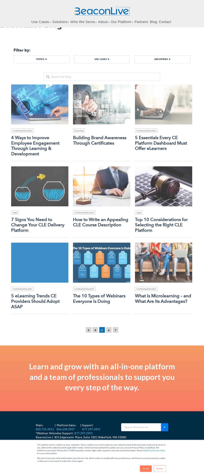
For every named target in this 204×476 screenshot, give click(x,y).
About (103, 22)
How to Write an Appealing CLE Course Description (100, 222)
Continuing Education (22, 130)
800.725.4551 (45, 429)
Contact (165, 22)
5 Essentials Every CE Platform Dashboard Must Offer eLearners (161, 143)
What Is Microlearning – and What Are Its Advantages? (163, 298)
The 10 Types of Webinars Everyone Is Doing (99, 298)
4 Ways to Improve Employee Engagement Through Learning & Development (35, 146)
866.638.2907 (66, 429)
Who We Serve (82, 22)
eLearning (78, 130)
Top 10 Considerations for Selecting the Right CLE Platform (161, 225)
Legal (15, 212)
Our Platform (121, 22)
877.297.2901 (91, 429)
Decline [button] (160, 468)
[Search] (164, 427)
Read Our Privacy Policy (154, 450)
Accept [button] (146, 468)
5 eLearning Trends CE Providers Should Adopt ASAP (35, 301)
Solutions (59, 22)
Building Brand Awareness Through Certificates (99, 140)
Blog (153, 22)
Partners (141, 22)
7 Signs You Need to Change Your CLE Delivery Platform (37, 225)
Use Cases (40, 22)
